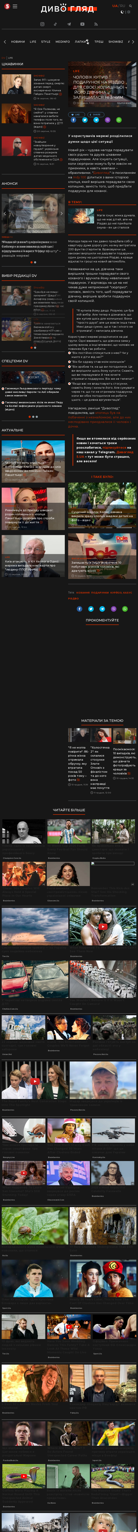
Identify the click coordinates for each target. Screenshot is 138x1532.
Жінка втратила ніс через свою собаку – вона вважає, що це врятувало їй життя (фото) (29, 246)
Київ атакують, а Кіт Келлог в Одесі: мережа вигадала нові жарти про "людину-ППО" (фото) (32, 565)
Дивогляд (101, 173)
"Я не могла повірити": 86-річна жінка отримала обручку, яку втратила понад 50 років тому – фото (78, 763)
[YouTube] (82, 24)
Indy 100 (79, 177)
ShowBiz (116, 41)
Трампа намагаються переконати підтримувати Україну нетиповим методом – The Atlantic (48, 330)
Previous (5, 42)
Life (33, 41)
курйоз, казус (121, 592)
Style (45, 41)
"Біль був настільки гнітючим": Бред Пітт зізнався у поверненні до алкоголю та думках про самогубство (49, 299)
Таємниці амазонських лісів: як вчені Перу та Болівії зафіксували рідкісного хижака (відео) (34, 406)
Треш (99, 41)
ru (122, 6)
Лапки (80, 41)
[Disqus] (102, 673)
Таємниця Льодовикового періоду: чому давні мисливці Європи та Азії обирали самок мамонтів (33, 392)
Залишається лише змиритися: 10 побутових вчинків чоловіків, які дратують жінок (96, 566)
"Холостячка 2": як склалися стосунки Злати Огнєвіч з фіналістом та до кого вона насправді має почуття (100, 768)
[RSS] (96, 24)
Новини (18, 41)
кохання (83, 592)
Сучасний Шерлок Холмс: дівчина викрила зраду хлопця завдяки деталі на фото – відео (102, 516)
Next (132, 42)
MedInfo (63, 41)
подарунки (100, 592)
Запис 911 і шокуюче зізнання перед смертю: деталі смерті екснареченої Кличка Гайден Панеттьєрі (49, 86)
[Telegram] (69, 24)
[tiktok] (55, 24)
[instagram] (42, 24)
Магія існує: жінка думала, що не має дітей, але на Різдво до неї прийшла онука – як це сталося (116, 221)
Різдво (73, 598)
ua (115, 6)
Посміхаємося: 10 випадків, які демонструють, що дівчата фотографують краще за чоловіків (124, 761)
